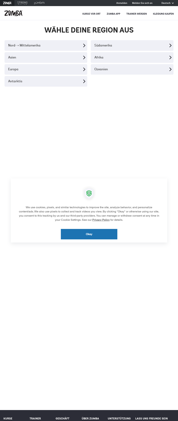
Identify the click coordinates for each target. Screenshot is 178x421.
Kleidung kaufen (163, 14)
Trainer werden (136, 14)
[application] (89, 210)
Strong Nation (22, 3)
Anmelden (121, 3)
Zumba (7, 3)
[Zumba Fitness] (13, 13)
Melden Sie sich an (142, 3)
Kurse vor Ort (91, 14)
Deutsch (166, 3)
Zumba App (113, 14)
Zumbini (39, 3)
